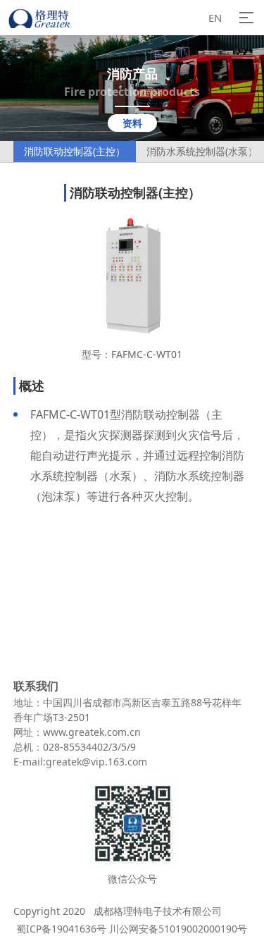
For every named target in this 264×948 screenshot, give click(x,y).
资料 (132, 123)
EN (215, 18)
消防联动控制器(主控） (74, 151)
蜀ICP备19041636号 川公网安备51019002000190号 (130, 928)
